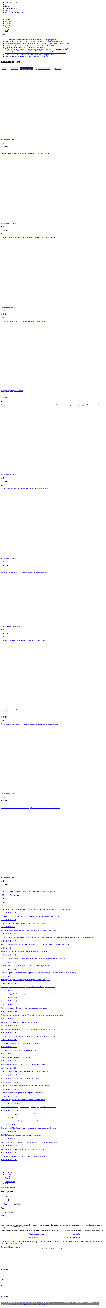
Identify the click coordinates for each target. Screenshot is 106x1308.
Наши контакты (14, 1247)
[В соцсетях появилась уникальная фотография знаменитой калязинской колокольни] (53, 760)
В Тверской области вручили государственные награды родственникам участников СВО (36, 49)
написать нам (17, 1242)
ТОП (6, 31)
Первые (7, 25)
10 (7, 895)
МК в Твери (33, 1237)
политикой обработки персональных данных (27, 1304)
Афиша (7, 23)
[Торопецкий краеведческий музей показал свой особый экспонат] (53, 273)
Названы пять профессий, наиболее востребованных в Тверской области (30, 55)
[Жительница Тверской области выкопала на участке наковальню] (53, 524)
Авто (4, 69)
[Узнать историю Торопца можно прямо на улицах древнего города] (53, 440)
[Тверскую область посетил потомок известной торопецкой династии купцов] (53, 843)
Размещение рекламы (8, 1188)
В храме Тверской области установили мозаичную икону (25, 47)
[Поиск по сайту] (2, 34)
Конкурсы (14, 69)
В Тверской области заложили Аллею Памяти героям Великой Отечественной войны (35, 53)
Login (3, 1279)
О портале (4, 1247)
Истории (8, 21)
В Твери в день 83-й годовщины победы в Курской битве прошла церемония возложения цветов (39, 51)
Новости (13, 139)
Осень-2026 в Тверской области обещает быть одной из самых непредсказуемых (33, 41)
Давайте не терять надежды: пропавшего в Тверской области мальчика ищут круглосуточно (37, 43)
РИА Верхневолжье (73, 1237)
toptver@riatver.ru (7, 1212)
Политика (8, 19)
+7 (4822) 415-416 (14, 12)
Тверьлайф (76, 1234)
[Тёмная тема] (4, 34)
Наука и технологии (43, 69)
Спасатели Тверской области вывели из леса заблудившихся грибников (30, 45)
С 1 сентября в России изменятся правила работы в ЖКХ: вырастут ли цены (32, 40)
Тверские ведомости (36, 1234)
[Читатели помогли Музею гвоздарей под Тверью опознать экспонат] (53, 105)
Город (3, 626)
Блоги (7, 27)
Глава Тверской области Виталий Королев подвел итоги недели (27, 56)
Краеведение (26, 69)
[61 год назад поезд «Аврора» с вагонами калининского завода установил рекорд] (53, 676)
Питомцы (58, 69)
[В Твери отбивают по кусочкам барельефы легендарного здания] (53, 600)
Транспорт (19, 710)
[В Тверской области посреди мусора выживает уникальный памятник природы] (53, 189)
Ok (44, 1304)
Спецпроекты (10, 29)
